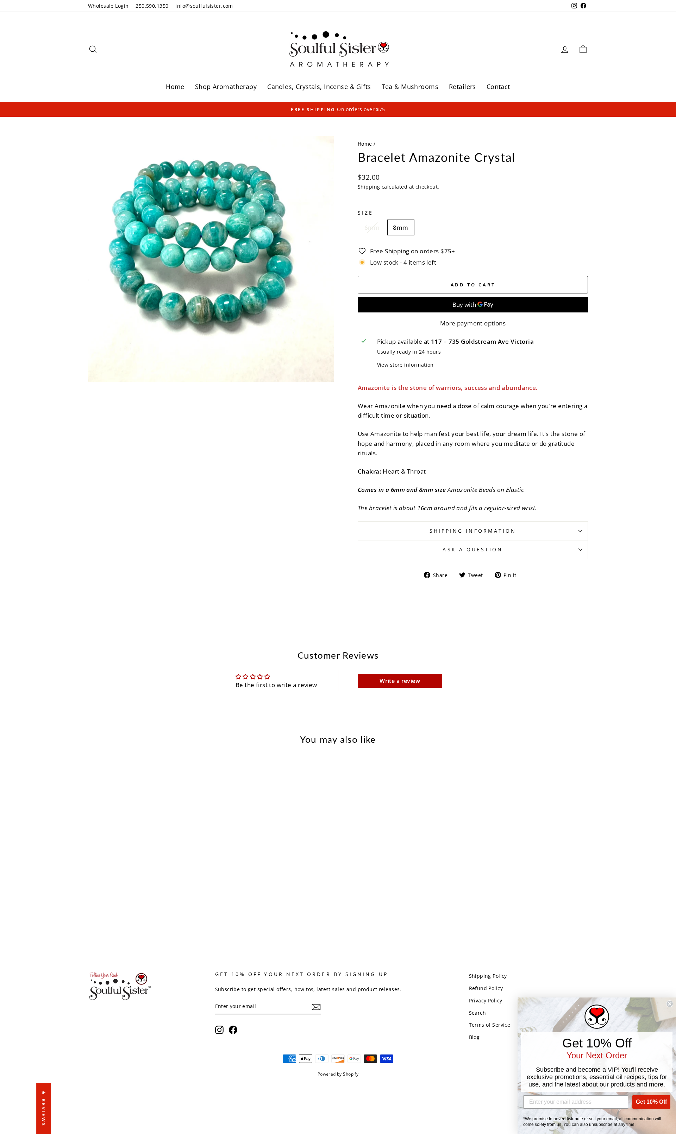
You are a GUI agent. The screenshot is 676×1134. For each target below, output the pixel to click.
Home (175, 86)
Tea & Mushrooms (410, 86)
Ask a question (473, 549)
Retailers (462, 86)
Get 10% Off (651, 1102)
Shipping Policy (488, 976)
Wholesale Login (108, 5)
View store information (405, 364)
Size (365, 212)
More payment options (473, 323)
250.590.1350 (152, 5)
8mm (400, 227)
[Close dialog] (669, 1003)
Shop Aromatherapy (226, 86)
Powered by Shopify (338, 1074)
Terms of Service (490, 1024)
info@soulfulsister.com (204, 5)
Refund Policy (486, 988)
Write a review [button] (400, 681)
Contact (498, 86)
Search (477, 1012)
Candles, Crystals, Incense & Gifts (319, 86)
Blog (474, 1037)
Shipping (369, 186)
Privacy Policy (485, 1000)
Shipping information (473, 530)
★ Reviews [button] (43, 1108)
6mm (372, 227)
